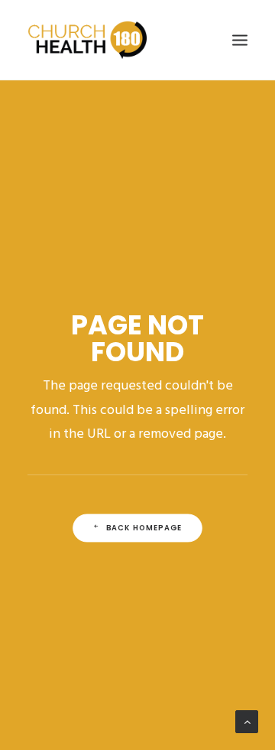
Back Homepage (144, 528)
